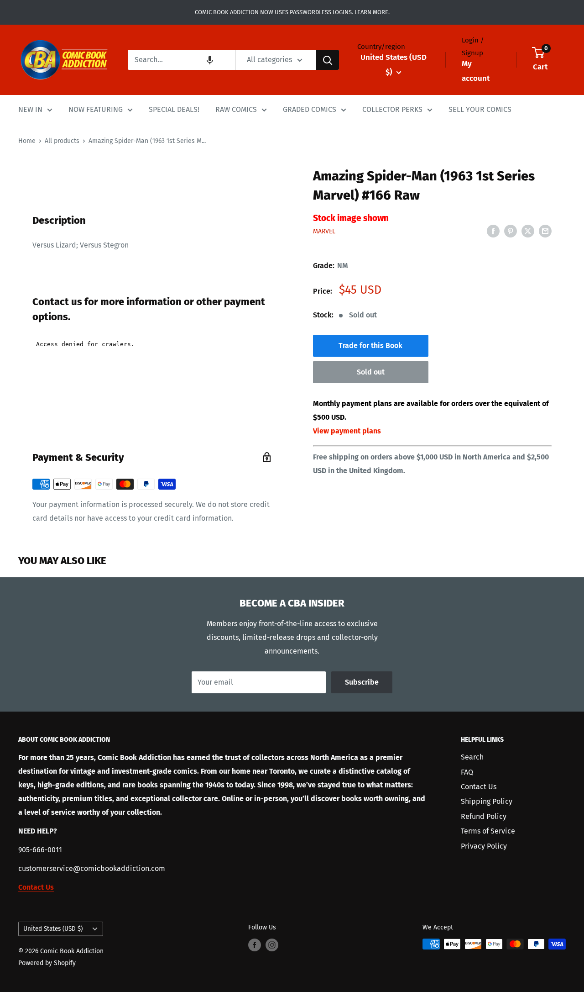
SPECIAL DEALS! (174, 109)
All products (62, 141)
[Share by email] (545, 231)
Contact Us (478, 786)
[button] (209, 60)
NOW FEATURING (95, 109)
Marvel (324, 231)
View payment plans (347, 431)
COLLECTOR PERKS (392, 109)
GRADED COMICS (309, 109)
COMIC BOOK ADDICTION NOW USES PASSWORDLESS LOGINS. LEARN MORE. (292, 12)
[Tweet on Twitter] (527, 231)
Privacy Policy (484, 846)
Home (27, 141)
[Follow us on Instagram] (272, 945)
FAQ (467, 772)
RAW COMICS (236, 109)
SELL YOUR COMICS (479, 109)
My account (476, 71)
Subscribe (362, 682)
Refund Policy (483, 816)
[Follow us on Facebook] (254, 945)
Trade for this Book (370, 345)
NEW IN (30, 109)
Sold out (371, 372)
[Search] (327, 60)
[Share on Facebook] (493, 231)
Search (472, 757)
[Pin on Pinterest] (510, 231)
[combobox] (181, 60)
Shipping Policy (486, 801)
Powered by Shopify (47, 963)
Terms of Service (488, 831)
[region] (151, 161)
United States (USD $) (53, 929)
